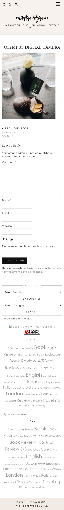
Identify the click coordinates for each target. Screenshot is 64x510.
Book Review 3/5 (49, 354)
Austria (20, 348)
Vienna (31, 405)
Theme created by (32, 506)
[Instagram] (4, 4)
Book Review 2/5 (26, 354)
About (11, 347)
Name (6, 200)
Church (54, 368)
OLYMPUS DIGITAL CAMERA (15, 132)
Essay (45, 376)
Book (40, 347)
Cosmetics (20, 376)
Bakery (29, 347)
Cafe (45, 368)
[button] (59, 5)
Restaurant (10, 400)
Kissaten (47, 388)
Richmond (36, 400)
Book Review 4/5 (27, 360)
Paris (44, 394)
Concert (11, 376)
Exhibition (52, 376)
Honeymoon (9, 382)
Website (7, 225)
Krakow (56, 387)
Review (23, 400)
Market (27, 394)
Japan (20, 382)
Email (6, 212)
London (14, 393)
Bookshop (33, 368)
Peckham (53, 394)
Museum (36, 394)
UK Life (23, 405)
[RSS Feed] (10, 4)
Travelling (51, 400)
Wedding (40, 405)
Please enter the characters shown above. (28, 246)
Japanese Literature (27, 387)
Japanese (35, 381)
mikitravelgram (32, 18)
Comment (9, 162)
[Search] (16, 4)
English (34, 375)
